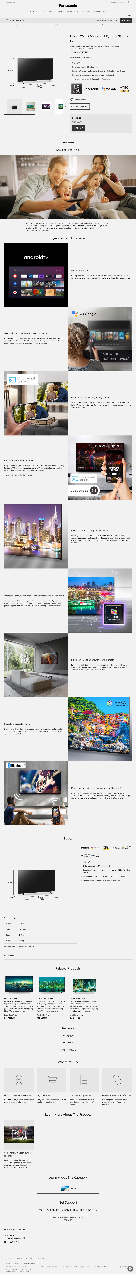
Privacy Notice (35, 1267)
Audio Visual (18, 1258)
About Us (8, 1267)
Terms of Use (24, 1267)
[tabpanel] (68, 1047)
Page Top (14, 25)
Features (36, 25)
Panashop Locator (67, 1267)
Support (100, 25)
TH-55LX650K (40, 1258)
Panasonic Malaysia (11, 2)
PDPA (42, 1267)
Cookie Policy (105, 1267)
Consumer (9, 1258)
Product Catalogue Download (82, 1267)
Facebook (9, 1263)
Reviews (78, 25)
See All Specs (9, 956)
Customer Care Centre (53, 1267)
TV (26, 1258)
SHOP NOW (125, 20)
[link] (13, 1242)
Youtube (25, 1263)
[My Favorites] (129, 16)
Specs (57, 25)
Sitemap (16, 1267)
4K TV (31, 1258)
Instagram (17, 1263)
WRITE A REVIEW (67, 1050)
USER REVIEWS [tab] (68, 1036)
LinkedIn (33, 1263)
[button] (14, 106)
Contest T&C (96, 1267)
